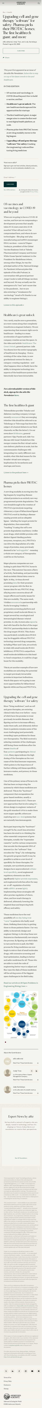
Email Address (10, 177)
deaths (13, 748)
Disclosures (7, 1385)
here (16, 395)
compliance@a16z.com (15, 1345)
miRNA (11, 888)
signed (33, 622)
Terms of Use (7, 1377)
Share (7, 58)
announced (16, 417)
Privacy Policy (34, 192)
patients (11, 752)
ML (35, 804)
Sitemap (6, 1389)
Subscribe (21, 51)
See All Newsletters (9, 190)
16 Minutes (18, 433)
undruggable (22, 550)
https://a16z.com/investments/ (26, 1306)
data (15, 583)
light (24, 888)
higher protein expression (26, 879)
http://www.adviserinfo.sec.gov (13, 1357)
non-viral (20, 817)
